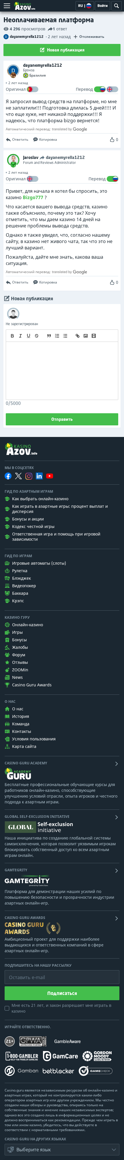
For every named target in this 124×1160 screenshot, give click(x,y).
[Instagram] (28, 476)
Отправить (62, 419)
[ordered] (57, 335)
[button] (62, 1149)
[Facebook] (8, 475)
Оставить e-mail (22, 973)
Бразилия (37, 75)
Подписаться (62, 993)
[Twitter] (18, 475)
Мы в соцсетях (19, 468)
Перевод (84, 89)
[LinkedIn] (39, 475)
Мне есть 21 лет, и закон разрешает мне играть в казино (61, 1008)
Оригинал (16, 89)
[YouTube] (49, 475)
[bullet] (65, 335)
